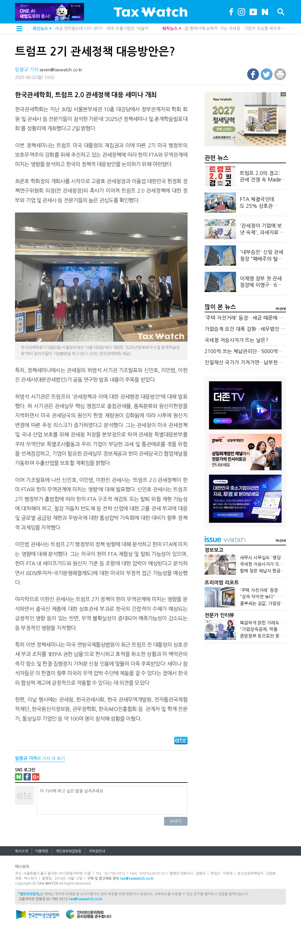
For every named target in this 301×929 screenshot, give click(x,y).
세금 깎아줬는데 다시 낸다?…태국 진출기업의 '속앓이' (102, 28)
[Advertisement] (245, 692)
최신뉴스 (40, 28)
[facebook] (231, 11)
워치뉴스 (170, 28)
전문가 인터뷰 (219, 615)
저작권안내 (97, 851)
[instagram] (241, 11)
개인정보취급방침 (68, 851)
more (281, 308)
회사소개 (21, 851)
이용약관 (41, 851)
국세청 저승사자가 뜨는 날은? (236, 340)
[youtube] (253, 11)
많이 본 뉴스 (220, 307)
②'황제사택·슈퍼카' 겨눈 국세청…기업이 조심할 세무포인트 (236, 28)
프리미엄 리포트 (222, 582)
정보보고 (214, 550)
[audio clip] (265, 11)
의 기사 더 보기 (40, 758)
